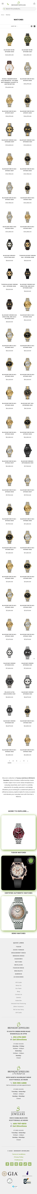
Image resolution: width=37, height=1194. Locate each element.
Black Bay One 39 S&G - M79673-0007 (9, 112)
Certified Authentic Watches (18, 893)
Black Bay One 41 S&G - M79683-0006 (27, 346)
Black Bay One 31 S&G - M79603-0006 (9, 519)
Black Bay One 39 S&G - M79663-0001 (27, 577)
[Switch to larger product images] (31, 26)
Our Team (18, 988)
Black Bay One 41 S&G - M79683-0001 (9, 548)
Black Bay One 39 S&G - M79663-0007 (27, 375)
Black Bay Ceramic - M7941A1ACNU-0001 (27, 462)
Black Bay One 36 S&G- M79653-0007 (9, 169)
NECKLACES (18, 965)
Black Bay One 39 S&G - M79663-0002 (9, 606)
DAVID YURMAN (18, 950)
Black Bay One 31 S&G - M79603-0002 (9, 750)
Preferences (19, 1160)
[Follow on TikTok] (25, 1164)
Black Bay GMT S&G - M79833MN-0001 (27, 404)
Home (2, 14)
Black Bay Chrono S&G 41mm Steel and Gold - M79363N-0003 (27, 286)
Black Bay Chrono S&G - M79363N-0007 (9, 140)
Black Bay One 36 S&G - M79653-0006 (9, 198)
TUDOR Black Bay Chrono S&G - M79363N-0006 (9, 285)
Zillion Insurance (18, 1006)
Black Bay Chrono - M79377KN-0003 (9, 256)
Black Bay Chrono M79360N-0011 (9, 721)
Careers (18, 997)
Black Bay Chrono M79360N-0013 (28, 664)
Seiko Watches (18, 933)
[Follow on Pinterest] (20, 1164)
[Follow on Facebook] (7, 1164)
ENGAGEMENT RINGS (18, 953)
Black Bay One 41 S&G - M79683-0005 (27, 519)
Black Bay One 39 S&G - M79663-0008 (9, 404)
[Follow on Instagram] (12, 1164)
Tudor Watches (18, 853)
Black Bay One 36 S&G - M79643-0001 (27, 606)
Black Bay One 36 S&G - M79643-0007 (9, 462)
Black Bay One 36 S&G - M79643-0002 (27, 635)
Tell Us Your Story (18, 1009)
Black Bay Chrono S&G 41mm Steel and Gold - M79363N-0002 (9, 316)
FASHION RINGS (18, 968)
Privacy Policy (18, 1157)
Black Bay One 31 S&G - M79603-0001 (27, 721)
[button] (19, 8)
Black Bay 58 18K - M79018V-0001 (27, 50)
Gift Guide (18, 982)
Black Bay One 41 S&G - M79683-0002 (27, 548)
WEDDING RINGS (18, 956)
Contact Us (18, 994)
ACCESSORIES (18, 977)
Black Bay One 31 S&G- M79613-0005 (28, 198)
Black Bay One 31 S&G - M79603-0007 (27, 490)
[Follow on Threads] (16, 1164)
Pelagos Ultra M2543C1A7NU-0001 (9, 692)
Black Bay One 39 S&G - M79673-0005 (27, 112)
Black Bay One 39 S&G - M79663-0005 (9, 577)
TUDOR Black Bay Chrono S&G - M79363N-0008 (27, 256)
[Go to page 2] (27, 761)
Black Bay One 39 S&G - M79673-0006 (27, 79)
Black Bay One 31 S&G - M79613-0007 (27, 227)
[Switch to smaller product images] (34, 26)
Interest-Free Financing (18, 1003)
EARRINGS (18, 974)
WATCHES (18, 962)
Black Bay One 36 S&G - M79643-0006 (27, 433)
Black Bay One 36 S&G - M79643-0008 (9, 433)
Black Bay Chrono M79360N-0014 (9, 664)
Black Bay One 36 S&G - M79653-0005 (27, 169)
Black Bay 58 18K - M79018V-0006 (9, 50)
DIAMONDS (18, 959)
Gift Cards (18, 1012)
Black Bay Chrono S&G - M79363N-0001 (27, 140)
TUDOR (18, 946)
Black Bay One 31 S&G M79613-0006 (9, 227)
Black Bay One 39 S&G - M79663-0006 (9, 375)
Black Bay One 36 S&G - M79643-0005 (9, 635)
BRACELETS (18, 971)
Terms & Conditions (18, 1154)
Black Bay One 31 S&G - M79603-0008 (9, 490)
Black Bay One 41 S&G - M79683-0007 (9, 346)
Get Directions (20, 1039)
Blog (18, 991)
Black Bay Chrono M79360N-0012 (28, 692)
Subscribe (18, 1000)
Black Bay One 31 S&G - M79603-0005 (27, 750)
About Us (18, 985)
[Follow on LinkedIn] (29, 1164)
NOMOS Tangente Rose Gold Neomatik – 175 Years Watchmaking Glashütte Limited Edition (9, 81)
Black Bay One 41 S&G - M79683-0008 (27, 315)
